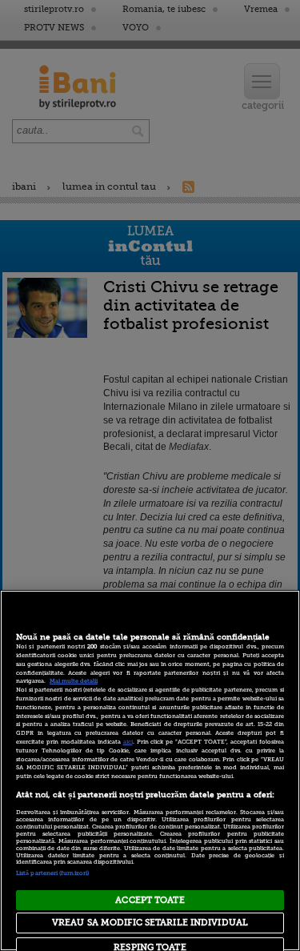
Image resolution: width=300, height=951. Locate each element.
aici (128, 742)
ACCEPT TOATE (149, 900)
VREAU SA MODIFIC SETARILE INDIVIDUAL (150, 922)
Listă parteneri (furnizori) (52, 873)
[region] (150, 770)
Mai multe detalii (74, 681)
